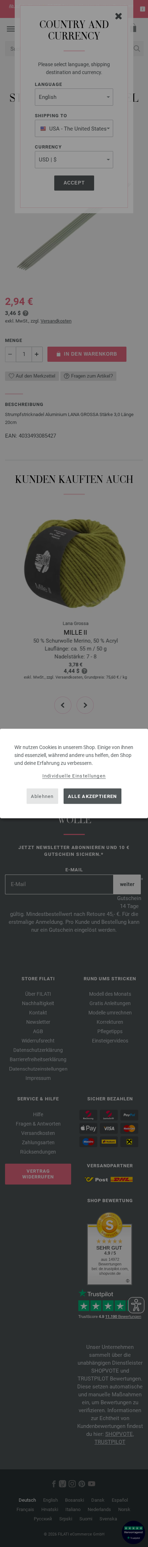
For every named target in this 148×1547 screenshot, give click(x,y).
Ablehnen (42, 796)
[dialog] (74, 773)
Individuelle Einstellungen (74, 776)
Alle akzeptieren (92, 796)
